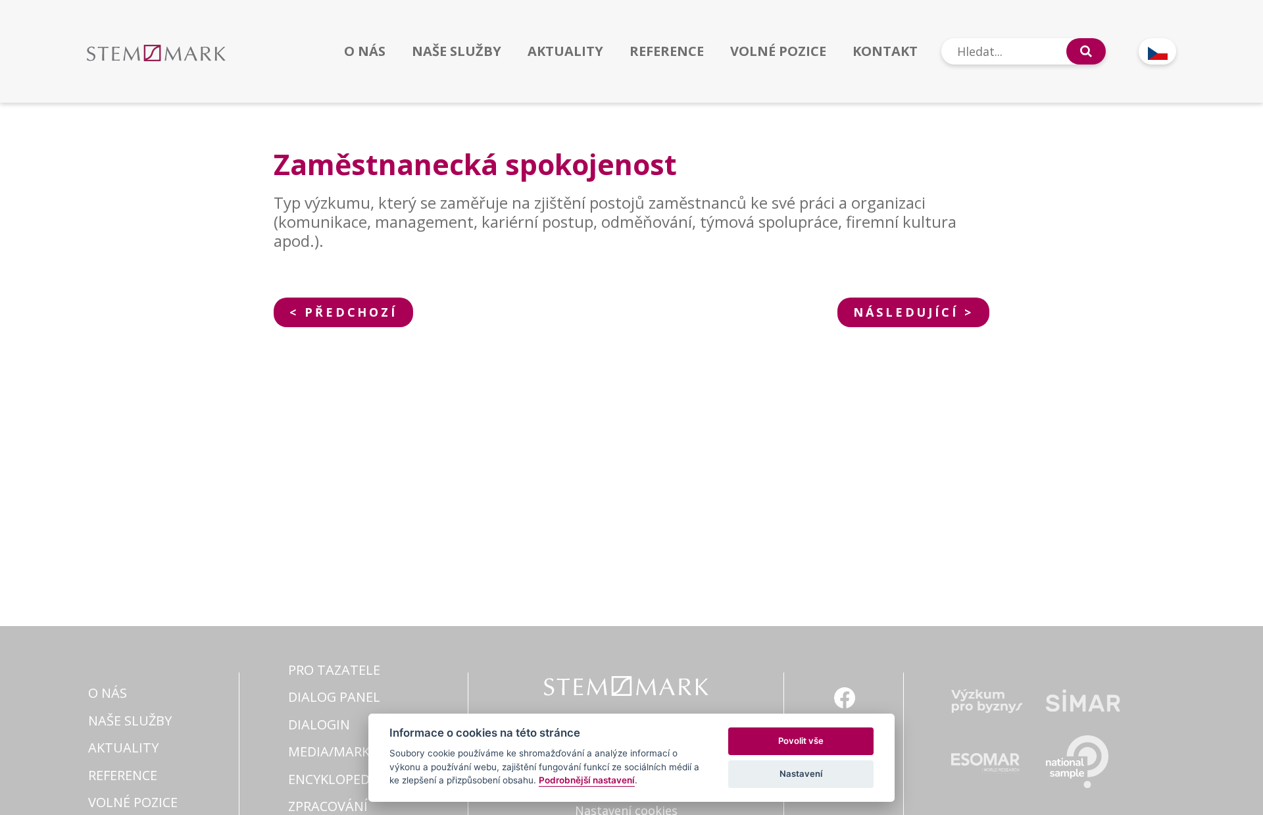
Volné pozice (778, 51)
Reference (667, 51)
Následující (905, 312)
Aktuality (565, 51)
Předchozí (351, 312)
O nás (364, 51)
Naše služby (456, 51)
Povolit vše (801, 740)
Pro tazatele (334, 670)
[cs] (1157, 51)
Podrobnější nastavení (587, 780)
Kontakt (885, 51)
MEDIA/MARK (329, 751)
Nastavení (801, 773)
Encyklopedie (334, 779)
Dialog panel (334, 697)
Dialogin (319, 724)
